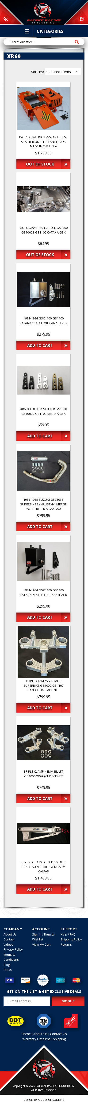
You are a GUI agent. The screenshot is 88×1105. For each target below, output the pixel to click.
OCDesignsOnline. (51, 1100)
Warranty (29, 1039)
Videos (8, 944)
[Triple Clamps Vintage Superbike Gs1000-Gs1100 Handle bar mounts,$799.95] (43, 652)
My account (62, 19)
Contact (9, 939)
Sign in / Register (44, 934)
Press (8, 970)
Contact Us (58, 1034)
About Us (10, 934)
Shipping (59, 1039)
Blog (7, 965)
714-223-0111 (22, 19)
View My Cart (41, 944)
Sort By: (37, 71)
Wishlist (37, 939)
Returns (66, 944)
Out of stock (40, 164)
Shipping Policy (71, 939)
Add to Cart (40, 345)
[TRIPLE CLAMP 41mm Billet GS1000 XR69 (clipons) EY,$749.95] (43, 743)
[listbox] (63, 71)
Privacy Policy (13, 949)
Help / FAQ (68, 934)
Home (26, 1034)
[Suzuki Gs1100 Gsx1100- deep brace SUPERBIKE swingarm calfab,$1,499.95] (43, 833)
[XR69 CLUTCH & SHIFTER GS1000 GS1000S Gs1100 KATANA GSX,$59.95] (43, 380)
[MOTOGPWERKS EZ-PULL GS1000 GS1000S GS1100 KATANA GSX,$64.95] (43, 199)
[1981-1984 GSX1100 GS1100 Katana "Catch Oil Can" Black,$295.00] (43, 561)
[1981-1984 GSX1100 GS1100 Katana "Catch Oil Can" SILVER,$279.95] (43, 289)
